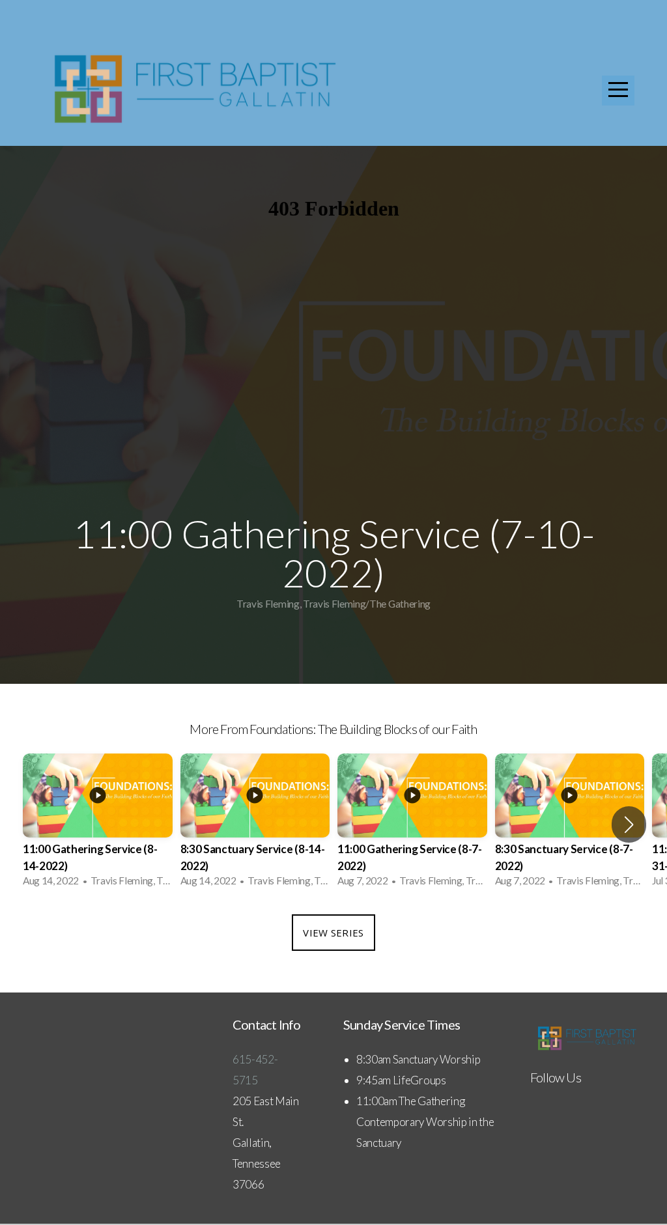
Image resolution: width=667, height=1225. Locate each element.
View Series (333, 932)
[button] (629, 824)
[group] (98, 824)
